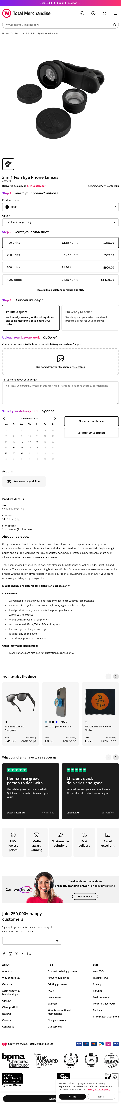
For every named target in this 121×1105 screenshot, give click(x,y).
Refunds (97, 990)
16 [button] (22, 441)
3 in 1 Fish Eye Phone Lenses (42, 33)
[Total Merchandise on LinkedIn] (29, 954)
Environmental (101, 997)
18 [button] (37, 441)
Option (6, 215)
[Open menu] (115, 13)
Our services (55, 1026)
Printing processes (58, 984)
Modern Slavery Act (104, 1003)
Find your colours (57, 1020)
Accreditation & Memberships (11, 992)
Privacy (97, 984)
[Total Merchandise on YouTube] (22, 954)
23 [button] (22, 447)
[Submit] (57, 941)
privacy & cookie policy (98, 1089)
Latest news (54, 997)
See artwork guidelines (27, 481)
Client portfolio (10, 1007)
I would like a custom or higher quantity (60, 290)
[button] (60, 25)
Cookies (97, 1010)
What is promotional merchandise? (59, 1012)
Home (5, 33)
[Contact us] (82, 13)
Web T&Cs (98, 971)
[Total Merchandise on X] (16, 954)
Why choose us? (11, 977)
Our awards (8, 984)
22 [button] (14, 447)
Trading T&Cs (100, 977)
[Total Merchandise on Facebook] (4, 954)
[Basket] (104, 13)
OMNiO (6, 1000)
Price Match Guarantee (106, 1016)
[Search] (114, 25)
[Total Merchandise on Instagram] (10, 954)
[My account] (93, 13)
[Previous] (108, 676)
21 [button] (6, 447)
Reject (101, 1096)
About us (7, 971)
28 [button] (6, 453)
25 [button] (37, 447)
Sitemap (52, 1003)
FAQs (51, 990)
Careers (6, 1020)
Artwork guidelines (58, 977)
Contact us (113, 186)
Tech (17, 33)
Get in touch (85, 896)
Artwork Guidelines (25, 344)
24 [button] (29, 447)
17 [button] (29, 441)
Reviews (6, 1013)
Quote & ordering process (62, 971)
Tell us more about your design (19, 379)
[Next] (116, 676)
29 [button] (14, 453)
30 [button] (22, 453)
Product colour (10, 200)
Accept (72, 1096)
